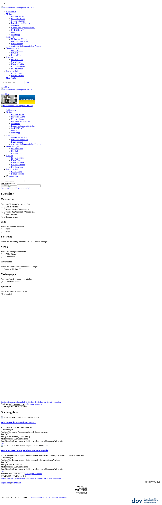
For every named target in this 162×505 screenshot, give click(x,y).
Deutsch (9, 294)
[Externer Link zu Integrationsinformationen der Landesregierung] (27, 103)
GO (27, 82)
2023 (8, 229)
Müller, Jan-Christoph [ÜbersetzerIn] (20, 212)
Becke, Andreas (12, 207)
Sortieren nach (7, 404)
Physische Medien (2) (12, 269)
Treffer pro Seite (20, 407)
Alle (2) (34, 267)
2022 (8, 232)
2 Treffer (4, 407)
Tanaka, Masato (12, 217)
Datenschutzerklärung (38, 497)
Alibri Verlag (11, 254)
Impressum (5, 483)
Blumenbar (10, 257)
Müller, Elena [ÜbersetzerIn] (17, 209)
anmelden (5, 87)
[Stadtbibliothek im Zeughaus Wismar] (17, 7)
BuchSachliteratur (13, 282)
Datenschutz (16, 483)
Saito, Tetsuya (11, 214)
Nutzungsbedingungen (57, 497)
